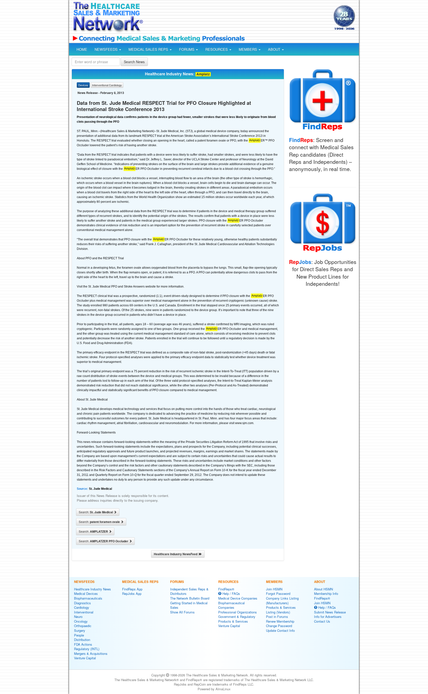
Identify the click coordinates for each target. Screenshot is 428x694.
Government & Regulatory (236, 616)
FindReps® (226, 589)
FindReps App (132, 589)
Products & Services (233, 621)
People (79, 635)
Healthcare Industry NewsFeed (176, 554)
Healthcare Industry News (92, 589)
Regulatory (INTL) (86, 648)
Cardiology (81, 607)
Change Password (279, 625)
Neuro (78, 616)
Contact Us (322, 621)
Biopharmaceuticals (88, 598)
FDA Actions (83, 644)
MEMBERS (248, 49)
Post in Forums (277, 616)
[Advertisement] (238, 18)
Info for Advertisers (328, 616)
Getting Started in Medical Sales (189, 605)
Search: (96, 512)
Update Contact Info (280, 630)
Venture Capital (85, 658)
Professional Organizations (237, 612)
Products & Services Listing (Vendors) (281, 609)
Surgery (79, 630)
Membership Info (326, 593)
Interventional (83, 612)
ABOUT (274, 49)
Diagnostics (82, 603)
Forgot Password (278, 593)
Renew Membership (280, 621)
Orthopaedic (82, 625)
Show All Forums (182, 612)
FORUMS (187, 49)
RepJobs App (131, 593)
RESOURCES (217, 49)
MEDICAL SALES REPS (149, 49)
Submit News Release (330, 612)
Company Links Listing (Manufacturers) (282, 600)
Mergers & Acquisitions (90, 653)
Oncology (81, 621)
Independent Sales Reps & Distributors (189, 591)
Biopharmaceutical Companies (231, 605)
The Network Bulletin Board (189, 598)
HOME (82, 49)
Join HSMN (274, 589)
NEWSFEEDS (107, 49)
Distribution (82, 639)
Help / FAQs (230, 593)
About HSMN (323, 589)
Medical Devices (86, 593)
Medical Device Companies (237, 598)
